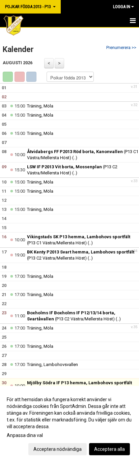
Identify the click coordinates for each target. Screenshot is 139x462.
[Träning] (8, 77)
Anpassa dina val (25, 435)
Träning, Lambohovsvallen (52, 364)
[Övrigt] (31, 77)
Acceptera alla (109, 449)
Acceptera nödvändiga (57, 449)
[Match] (20, 77)
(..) (74, 157)
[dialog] (69, 424)
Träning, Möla (40, 105)
